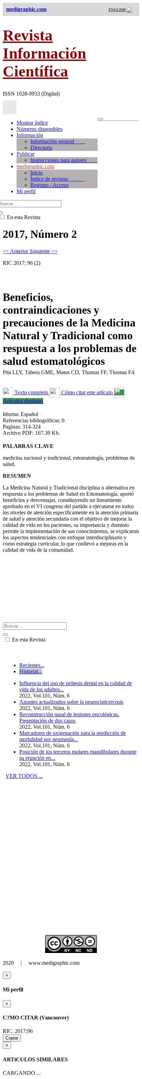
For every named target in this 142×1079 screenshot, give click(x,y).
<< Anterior (16, 251)
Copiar (12, 1038)
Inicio (36, 173)
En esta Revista (28, 639)
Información (30, 135)
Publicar (25, 154)
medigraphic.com (35, 166)
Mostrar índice (32, 123)
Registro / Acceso (49, 185)
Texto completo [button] (31, 392)
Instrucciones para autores (64, 160)
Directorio (41, 148)
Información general (57, 141)
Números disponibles (39, 129)
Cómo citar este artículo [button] (87, 392)
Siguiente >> (44, 251)
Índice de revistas (57, 179)
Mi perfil (26, 191)
